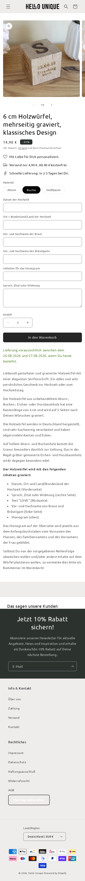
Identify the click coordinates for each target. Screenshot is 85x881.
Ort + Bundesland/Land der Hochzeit (27, 216)
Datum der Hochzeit (16, 199)
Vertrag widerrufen (29, 800)
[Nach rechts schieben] (51, 104)
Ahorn (14, 191)
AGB (11, 790)
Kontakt (14, 727)
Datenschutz (17, 762)
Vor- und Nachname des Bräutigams (26, 251)
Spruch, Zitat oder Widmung (21, 285)
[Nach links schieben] (33, 104)
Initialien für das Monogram (21, 268)
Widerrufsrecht (19, 781)
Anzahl (7, 314)
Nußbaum (55, 191)
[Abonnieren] (72, 666)
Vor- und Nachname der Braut (22, 234)
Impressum (16, 753)
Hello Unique (35, 873)
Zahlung (14, 708)
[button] (8, 6)
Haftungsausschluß (21, 771)
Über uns (14, 699)
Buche (31, 190)
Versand (22, 147)
